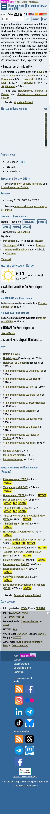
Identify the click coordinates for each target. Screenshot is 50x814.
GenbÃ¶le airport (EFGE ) (16, 576)
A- (1, 14)
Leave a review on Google (25, 776)
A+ (4, 14)
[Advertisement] (25, 635)
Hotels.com (28, 221)
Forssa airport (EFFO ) (14, 547)
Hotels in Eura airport (14, 108)
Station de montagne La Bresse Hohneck (24, 402)
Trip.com (38, 240)
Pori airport (9, 240)
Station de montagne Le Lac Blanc (21, 378)
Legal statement (21, 663)
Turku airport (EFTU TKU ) (16, 507)
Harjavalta (27, 82)
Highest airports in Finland (28, 183)
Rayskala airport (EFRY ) (15, 568)
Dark (16, 14)
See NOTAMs (8, 333)
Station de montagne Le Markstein (21, 426)
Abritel (16, 227)
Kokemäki (29, 79)
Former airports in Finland (27, 595)
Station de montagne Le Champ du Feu (23, 370)
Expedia (6, 227)
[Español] (37, 14)
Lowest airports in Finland (15, 187)
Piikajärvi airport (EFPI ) (15, 479)
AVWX (24, 608)
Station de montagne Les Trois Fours (22, 394)
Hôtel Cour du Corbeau (15, 362)
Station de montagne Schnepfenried (22, 418)
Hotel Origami (10, 358)
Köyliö (40, 72)
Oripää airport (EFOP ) (14, 495)
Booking (42, 221)
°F (24, 14)
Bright (10, 14)
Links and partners (22, 667)
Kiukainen (6, 79)
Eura (12, 75)
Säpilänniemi (8, 86)
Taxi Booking (23, 232)
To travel (6, 259)
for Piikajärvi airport (13, 455)
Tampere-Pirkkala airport (16, 249)
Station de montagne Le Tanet (18, 386)
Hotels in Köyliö (11, 354)
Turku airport (10, 245)
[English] (32, 15)
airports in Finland (23, 102)
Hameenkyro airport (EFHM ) (18, 531)
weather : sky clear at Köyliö (17, 265)
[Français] (28, 14)
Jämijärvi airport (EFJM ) (16, 523)
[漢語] (41, 14)
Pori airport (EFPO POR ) (15, 499)
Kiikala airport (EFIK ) (14, 560)
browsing (4, 6)
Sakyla (31, 75)
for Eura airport (11, 450)
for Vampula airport (13, 459)
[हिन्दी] (45, 14)
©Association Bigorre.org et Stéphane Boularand (25, 781)
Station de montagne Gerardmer (19, 410)
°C (21, 14)
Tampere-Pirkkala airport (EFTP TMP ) (23, 539)
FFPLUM (40, 608)
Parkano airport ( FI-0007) (16, 564)
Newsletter (19, 671)
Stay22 (26, 227)
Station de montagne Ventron (18, 442)
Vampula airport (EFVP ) (15, 487)
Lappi (4, 82)
